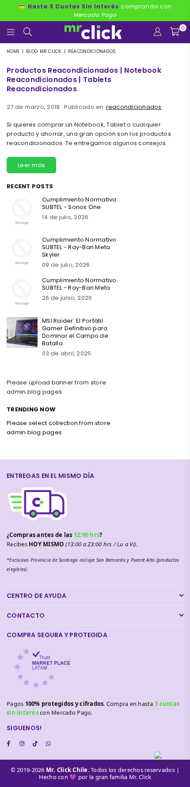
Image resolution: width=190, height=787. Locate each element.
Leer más (31, 165)
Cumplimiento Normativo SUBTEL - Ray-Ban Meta (79, 283)
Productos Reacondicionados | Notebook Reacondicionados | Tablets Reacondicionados (84, 79)
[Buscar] (27, 32)
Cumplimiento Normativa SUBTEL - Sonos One (79, 203)
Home (13, 51)
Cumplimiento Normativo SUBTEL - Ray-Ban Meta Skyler (79, 247)
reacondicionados (134, 107)
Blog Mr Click (43, 51)
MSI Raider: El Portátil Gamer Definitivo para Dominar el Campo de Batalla (75, 332)
